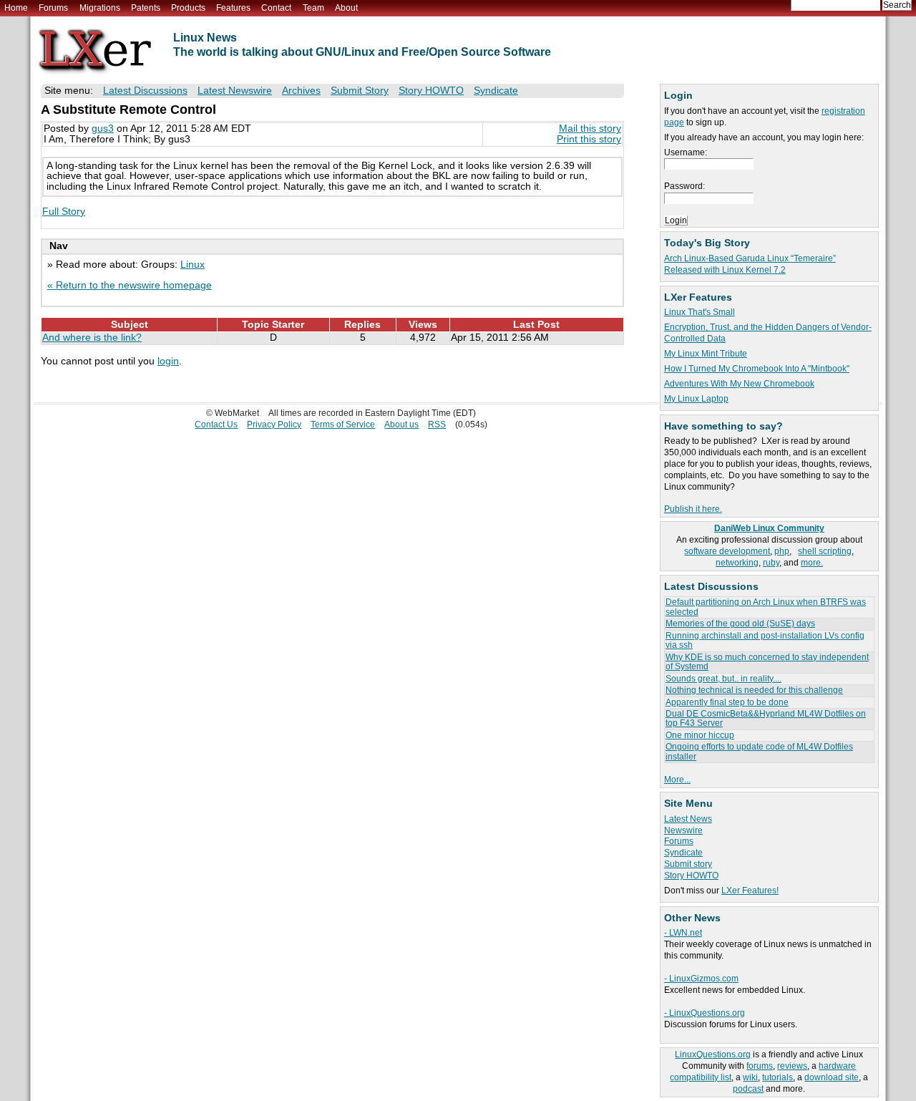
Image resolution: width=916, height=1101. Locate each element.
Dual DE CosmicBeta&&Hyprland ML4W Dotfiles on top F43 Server (766, 718)
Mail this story (590, 128)
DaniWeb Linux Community (769, 528)
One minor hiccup (700, 735)
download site (831, 1077)
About (346, 8)
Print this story (589, 139)
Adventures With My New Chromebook (739, 384)
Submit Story (360, 90)
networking (737, 563)
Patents (145, 8)
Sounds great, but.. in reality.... (723, 679)
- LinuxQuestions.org (704, 1013)
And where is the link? (92, 337)
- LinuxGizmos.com (701, 979)
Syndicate (683, 853)
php (781, 551)
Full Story (63, 211)
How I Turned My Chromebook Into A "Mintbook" (756, 369)
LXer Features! (750, 891)
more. (812, 563)
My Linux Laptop (696, 399)
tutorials (777, 1077)
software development (727, 551)
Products (188, 8)
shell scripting (825, 551)
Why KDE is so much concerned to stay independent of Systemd (767, 661)
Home (16, 8)
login (168, 361)
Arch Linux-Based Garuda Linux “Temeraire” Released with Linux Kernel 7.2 (750, 264)
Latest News (688, 819)
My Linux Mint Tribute (705, 354)
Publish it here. (693, 509)
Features (233, 8)
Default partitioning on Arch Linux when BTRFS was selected (766, 606)
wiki (750, 1077)
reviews (792, 1066)
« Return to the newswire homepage (129, 285)
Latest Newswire (235, 90)
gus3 (103, 128)
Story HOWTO (691, 875)
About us (401, 424)
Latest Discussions (145, 90)
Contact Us (216, 424)
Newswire (683, 830)
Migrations (99, 8)
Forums (53, 8)
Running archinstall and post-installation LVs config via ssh (765, 640)
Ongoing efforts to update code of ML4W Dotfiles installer (759, 751)
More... (677, 780)
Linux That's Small (699, 312)
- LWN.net (683, 933)
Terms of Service (343, 424)
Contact (276, 8)
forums (759, 1066)
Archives (301, 90)
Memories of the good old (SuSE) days (740, 624)
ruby (771, 563)
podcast (748, 1089)
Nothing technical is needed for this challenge (754, 690)
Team (313, 8)
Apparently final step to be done (727, 702)
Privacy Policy (274, 424)
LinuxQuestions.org (713, 1054)
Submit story (688, 864)
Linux (192, 264)
